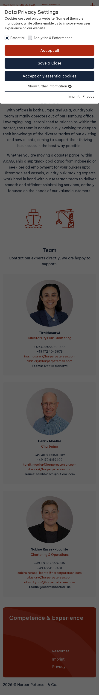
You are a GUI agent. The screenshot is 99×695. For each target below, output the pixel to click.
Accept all (49, 50)
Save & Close (49, 63)
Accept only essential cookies (49, 76)
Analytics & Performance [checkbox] (52, 38)
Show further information (48, 86)
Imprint (74, 96)
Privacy (88, 96)
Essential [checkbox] (17, 38)
